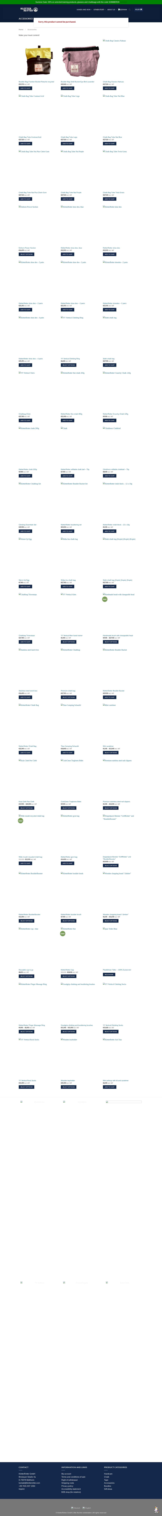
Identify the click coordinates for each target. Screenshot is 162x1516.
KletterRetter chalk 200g (28, 469)
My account (66, 1474)
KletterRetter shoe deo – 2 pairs (31, 303)
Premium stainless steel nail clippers (116, 801)
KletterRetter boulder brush (71, 914)
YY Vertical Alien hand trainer (72, 635)
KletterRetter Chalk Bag (27, 746)
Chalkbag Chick (24, 414)
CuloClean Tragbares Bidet (71, 801)
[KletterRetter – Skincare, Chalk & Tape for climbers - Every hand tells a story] (29, 9)
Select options (27, 254)
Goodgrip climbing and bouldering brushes (77, 1025)
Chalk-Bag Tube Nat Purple (71, 192)
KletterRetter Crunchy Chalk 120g (115, 414)
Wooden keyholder (68, 1080)
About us (111, 10)
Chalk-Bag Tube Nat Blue (112, 137)
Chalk (106, 1477)
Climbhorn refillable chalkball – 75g (116, 469)
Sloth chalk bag (108, 359)
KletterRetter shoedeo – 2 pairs (114, 303)
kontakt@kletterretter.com (29, 1483)
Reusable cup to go (26, 970)
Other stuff (99, 10)
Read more (109, 974)
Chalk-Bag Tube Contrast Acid (30, 137)
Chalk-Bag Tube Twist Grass (113, 192)
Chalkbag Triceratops (27, 635)
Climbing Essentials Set (27, 525)
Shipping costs (67, 1483)
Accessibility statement (71, 1489)
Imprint (21, 1489)
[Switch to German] (122, 9)
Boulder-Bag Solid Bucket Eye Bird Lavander (77, 82)
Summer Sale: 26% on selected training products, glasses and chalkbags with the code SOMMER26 (77, 2)
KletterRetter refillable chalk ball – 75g (75, 469)
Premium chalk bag (68, 691)
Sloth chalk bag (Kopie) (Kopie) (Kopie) (117, 580)
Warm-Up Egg (24, 580)
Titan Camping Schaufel (70, 746)
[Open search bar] (130, 10)
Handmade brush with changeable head (118, 635)
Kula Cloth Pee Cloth (26, 801)
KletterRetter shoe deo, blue (71, 248)
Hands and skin (83, 10)
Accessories (109, 1483)
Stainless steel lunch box (28, 691)
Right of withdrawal (69, 1480)
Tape (106, 1480)
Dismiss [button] (123, 2)
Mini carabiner (108, 746)
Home (21, 29)
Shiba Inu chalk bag (68, 580)
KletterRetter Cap (67, 970)
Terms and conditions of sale (73, 1477)
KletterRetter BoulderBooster (29, 914)
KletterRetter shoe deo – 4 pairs (31, 359)
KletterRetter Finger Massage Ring (32, 1025)
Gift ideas (108, 1489)
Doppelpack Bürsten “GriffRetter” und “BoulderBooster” (117, 858)
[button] (138, 10)
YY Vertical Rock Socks (27, 1080)
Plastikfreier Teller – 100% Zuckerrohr (117, 970)
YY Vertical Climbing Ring (70, 359)
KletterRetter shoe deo (111, 248)
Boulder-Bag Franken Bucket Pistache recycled (36, 82)
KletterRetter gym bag (69, 857)
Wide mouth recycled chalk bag (30, 857)
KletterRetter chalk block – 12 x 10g (116, 525)
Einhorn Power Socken (27, 248)
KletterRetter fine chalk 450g (71, 414)
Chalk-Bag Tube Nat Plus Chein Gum (33, 192)
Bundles (107, 1486)
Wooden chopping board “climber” (116, 914)
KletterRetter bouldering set (71, 525)
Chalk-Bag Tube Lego (69, 137)
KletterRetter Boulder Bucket (113, 691)
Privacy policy (67, 1486)
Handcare (108, 1474)
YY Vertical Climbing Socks (113, 1025)
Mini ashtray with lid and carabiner (116, 1080)
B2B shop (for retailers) (71, 1492)
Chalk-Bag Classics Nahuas (113, 82)
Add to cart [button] (25, 88)
